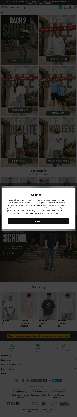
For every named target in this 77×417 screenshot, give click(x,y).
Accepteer (38, 221)
